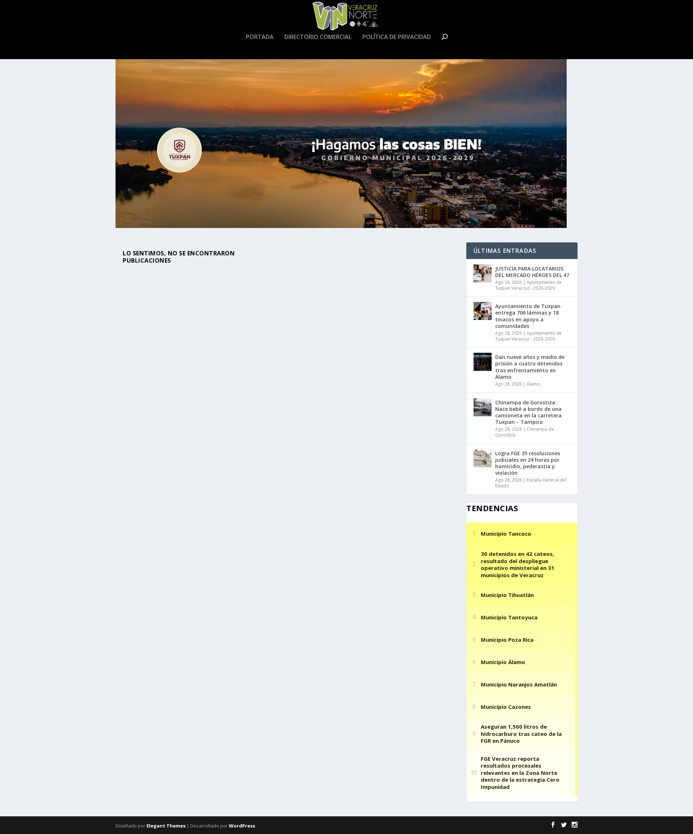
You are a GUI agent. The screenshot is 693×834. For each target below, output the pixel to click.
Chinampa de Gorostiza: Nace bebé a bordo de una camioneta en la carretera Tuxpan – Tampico (528, 412)
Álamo (533, 384)
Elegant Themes (166, 825)
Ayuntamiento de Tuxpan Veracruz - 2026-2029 (528, 285)
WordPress (242, 825)
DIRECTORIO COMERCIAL (318, 37)
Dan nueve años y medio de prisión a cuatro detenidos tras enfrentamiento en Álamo (530, 367)
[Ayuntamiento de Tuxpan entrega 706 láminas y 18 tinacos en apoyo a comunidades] (483, 311)
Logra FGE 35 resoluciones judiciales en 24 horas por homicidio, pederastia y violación (527, 463)
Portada (260, 37)
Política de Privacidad (396, 37)
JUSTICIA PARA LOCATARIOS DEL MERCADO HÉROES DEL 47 (532, 271)
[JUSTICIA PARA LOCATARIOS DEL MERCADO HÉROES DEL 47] (483, 273)
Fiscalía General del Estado (530, 483)
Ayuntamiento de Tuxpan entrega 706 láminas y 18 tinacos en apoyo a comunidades (528, 316)
